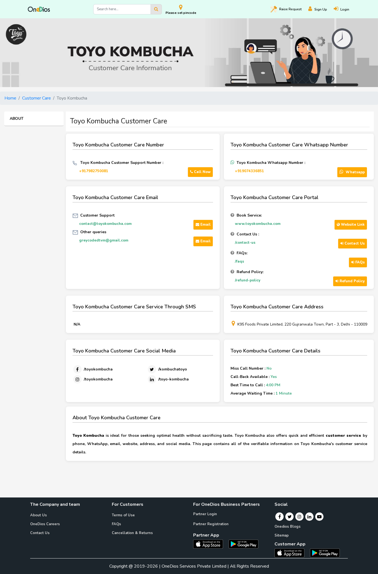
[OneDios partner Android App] (243, 544)
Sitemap (282, 535)
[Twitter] (290, 516)
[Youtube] (319, 516)
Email (205, 224)
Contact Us (354, 243)
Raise (290, 9)
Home (10, 98)
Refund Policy (351, 281)
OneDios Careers (45, 524)
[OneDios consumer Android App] (325, 553)
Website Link (352, 224)
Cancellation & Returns (132, 532)
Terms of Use (123, 515)
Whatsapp (355, 172)
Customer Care (36, 98)
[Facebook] (279, 516)
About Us (38, 515)
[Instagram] (299, 516)
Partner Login (205, 514)
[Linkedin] (309, 516)
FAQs (359, 262)
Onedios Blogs (288, 526)
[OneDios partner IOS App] (210, 544)
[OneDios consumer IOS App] (292, 553)
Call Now (202, 171)
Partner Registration (211, 524)
